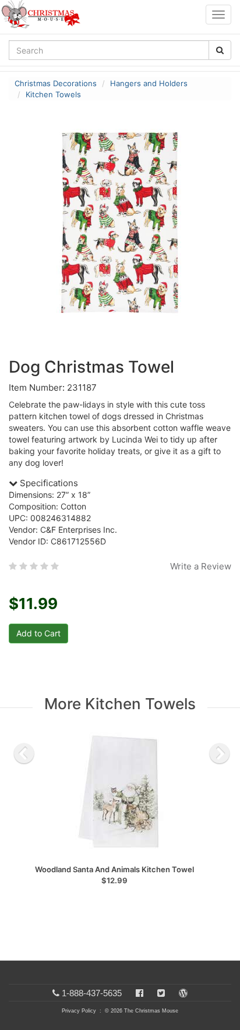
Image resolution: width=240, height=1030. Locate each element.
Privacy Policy (79, 1011)
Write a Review (200, 566)
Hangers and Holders (149, 83)
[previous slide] (24, 753)
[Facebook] (139, 993)
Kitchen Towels (53, 94)
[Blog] (183, 993)
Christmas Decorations (56, 83)
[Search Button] (220, 50)
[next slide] (219, 753)
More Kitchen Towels (120, 704)
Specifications (47, 483)
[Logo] (44, 14)
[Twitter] (161, 993)
